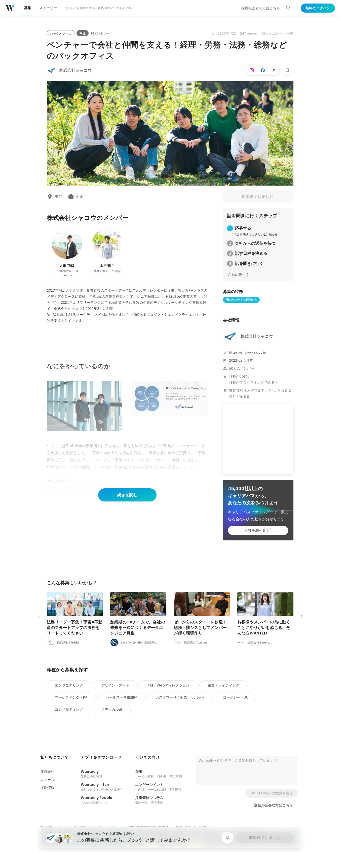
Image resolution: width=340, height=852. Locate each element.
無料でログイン (318, 8)
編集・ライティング (223, 685)
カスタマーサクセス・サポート (180, 697)
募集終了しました (257, 196)
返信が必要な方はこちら (273, 805)
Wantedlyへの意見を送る (271, 793)
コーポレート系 (235, 697)
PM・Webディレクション (168, 685)
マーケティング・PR (71, 697)
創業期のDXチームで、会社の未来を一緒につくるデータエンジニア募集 (137, 627)
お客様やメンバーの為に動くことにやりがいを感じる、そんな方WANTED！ (263, 627)
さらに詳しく (238, 274)
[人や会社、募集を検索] (288, 8)
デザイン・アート (115, 685)
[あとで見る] (287, 70)
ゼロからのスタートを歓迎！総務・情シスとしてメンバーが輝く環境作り (200, 627)
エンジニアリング (69, 685)
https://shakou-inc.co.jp (247, 352)
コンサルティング (69, 709)
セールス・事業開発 (121, 697)
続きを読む (127, 495)
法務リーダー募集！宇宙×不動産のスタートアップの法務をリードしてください (75, 627)
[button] (54, 757)
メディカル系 (111, 709)
